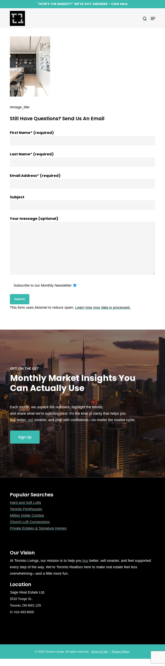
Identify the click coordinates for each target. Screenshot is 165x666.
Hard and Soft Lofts (25, 503)
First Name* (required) (32, 132)
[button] (153, 18)
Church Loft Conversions (30, 522)
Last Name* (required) (32, 154)
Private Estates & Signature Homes (38, 528)
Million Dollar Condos (27, 515)
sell (30, 420)
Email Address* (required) (35, 175)
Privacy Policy (120, 651)
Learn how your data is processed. (103, 308)
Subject (17, 197)
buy (85, 561)
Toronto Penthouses (26, 509)
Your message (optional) (34, 218)
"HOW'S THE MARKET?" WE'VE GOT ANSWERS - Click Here (82, 4)
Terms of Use (99, 651)
